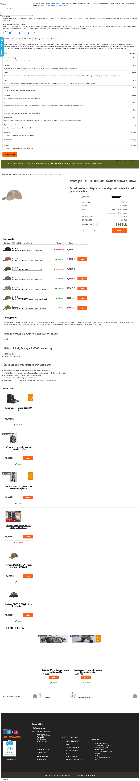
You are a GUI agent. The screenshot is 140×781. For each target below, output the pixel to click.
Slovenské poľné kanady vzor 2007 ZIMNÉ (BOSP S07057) (18, 527)
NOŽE (66, 164)
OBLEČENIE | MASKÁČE (17, 164)
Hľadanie (3, 4)
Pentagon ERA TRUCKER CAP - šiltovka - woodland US (18, 605)
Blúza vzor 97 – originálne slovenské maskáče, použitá (19, 448)
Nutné (6, 32)
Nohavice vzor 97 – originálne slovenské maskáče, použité (19, 487)
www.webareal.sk (65, 775)
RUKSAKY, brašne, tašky (39, 164)
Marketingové (33, 32)
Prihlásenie (117, 160)
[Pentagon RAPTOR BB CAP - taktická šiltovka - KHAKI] (12, 205)
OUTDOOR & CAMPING (56, 164)
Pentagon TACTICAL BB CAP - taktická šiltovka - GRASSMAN (19, 566)
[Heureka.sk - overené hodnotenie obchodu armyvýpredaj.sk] (9, 756)
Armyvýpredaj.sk (12, 759)
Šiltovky (30, 174)
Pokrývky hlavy (23, 174)
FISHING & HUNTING (76, 164)
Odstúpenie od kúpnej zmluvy (85, 775)
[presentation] (35, 696)
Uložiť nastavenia (10, 154)
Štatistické (23, 32)
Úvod (3, 174)
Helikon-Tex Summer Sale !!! (93, 164)
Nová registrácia (129, 160)
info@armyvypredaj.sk (43, 741)
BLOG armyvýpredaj (12, 737)
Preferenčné (14, 32)
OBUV (28, 164)
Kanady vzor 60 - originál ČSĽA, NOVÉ (18, 409)
